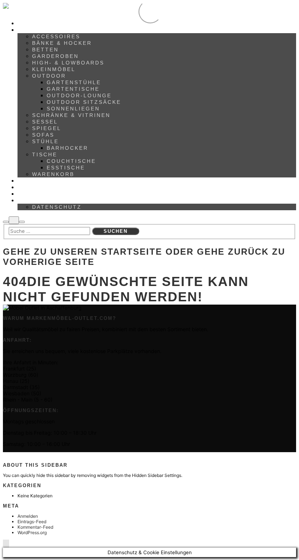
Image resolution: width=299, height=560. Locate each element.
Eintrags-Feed (32, 521)
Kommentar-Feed (35, 527)
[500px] (4, 455)
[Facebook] (11, 455)
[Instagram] (14, 455)
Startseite (131, 251)
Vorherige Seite (48, 262)
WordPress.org (32, 532)
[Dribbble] (17, 455)
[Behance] (7, 455)
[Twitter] (21, 455)
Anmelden (28, 516)
